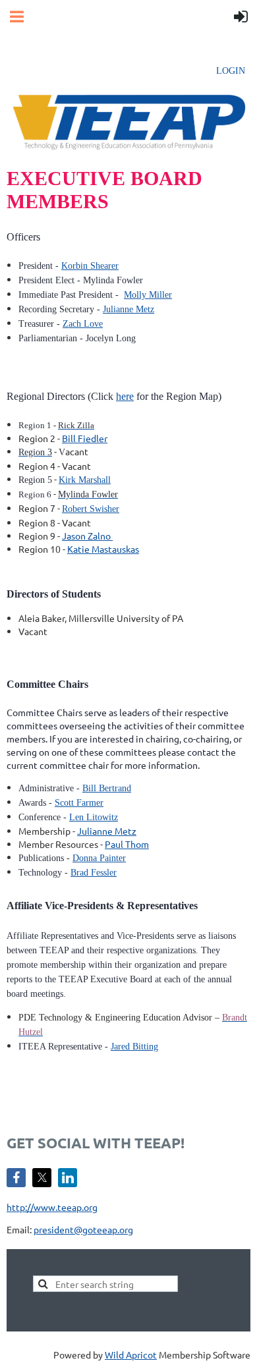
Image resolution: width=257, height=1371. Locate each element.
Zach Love (83, 324)
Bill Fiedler (84, 438)
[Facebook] (16, 1177)
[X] (41, 1177)
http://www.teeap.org (52, 1207)
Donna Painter (99, 858)
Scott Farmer (79, 803)
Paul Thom (127, 844)
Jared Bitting (134, 1046)
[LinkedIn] (67, 1177)
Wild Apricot (131, 1354)
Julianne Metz (128, 309)
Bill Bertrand (106, 788)
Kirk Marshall (85, 480)
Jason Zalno (87, 536)
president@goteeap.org (83, 1229)
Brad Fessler (94, 873)
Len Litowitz (93, 817)
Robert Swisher (90, 509)
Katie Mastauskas (103, 549)
